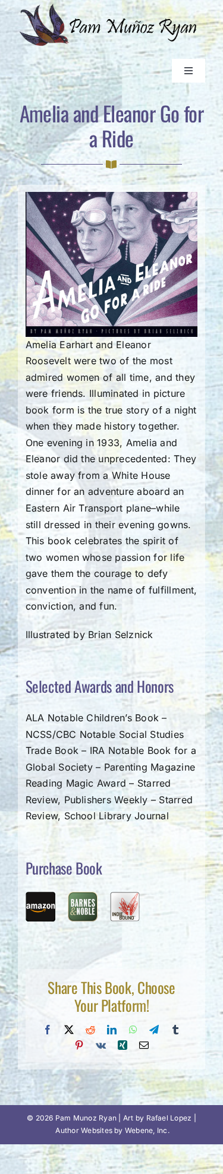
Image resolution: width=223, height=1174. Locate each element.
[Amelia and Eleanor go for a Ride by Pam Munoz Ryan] (112, 197)
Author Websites (83, 1130)
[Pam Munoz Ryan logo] (111, 8)
